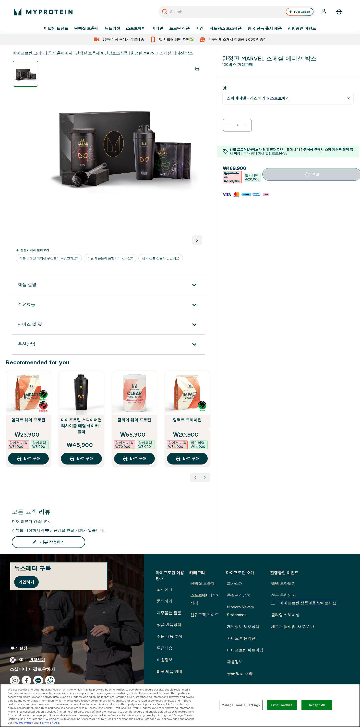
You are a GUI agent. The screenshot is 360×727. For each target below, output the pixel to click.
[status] (237, 125)
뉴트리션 (112, 28)
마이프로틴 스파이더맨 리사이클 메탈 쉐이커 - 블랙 (81, 426)
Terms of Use (49, 722)
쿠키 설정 (19, 648)
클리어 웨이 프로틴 (134, 420)
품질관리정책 (239, 595)
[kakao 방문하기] (38, 680)
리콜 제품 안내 (169, 671)
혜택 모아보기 (283, 583)
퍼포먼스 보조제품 (225, 28)
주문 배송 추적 (169, 636)
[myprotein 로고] (43, 12)
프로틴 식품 (179, 28)
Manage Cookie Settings (241, 705)
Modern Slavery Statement (240, 611)
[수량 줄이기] (228, 125)
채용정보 (235, 662)
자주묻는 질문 (169, 613)
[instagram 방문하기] (15, 680)
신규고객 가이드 (204, 615)
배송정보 (164, 660)
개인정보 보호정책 (243, 626)
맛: (225, 88)
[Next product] (205, 477)
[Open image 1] (25, 74)
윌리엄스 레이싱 (285, 615)
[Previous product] (195, 477)
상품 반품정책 (169, 624)
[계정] (324, 11)
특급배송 (164, 648)
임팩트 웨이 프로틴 (28, 420)
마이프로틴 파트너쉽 (245, 650)
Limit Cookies (281, 705)
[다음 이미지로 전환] (197, 240)
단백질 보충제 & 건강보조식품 (101, 53)
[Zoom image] (197, 69)
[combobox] (236, 12)
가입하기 (26, 582)
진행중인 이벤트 (302, 28)
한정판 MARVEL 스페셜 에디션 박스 (162, 53)
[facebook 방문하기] (26, 680)
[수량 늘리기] (246, 125)
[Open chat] (50, 680)
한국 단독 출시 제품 (265, 28)
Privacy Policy (23, 722)
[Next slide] (209, 429)
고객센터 (164, 589)
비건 (200, 28)
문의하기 (164, 601)
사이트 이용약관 (241, 638)
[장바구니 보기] (339, 12)
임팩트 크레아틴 (187, 420)
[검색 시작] (164, 12)
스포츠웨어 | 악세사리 (205, 599)
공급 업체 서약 (239, 673)
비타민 (157, 28)
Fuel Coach (302, 11)
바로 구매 (32, 458)
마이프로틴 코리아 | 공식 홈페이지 (42, 53)
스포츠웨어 (136, 28)
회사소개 (235, 583)
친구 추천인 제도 (303, 599)
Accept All (317, 705)
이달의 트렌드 (56, 28)
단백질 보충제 (86, 28)
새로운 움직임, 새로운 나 (292, 626)
